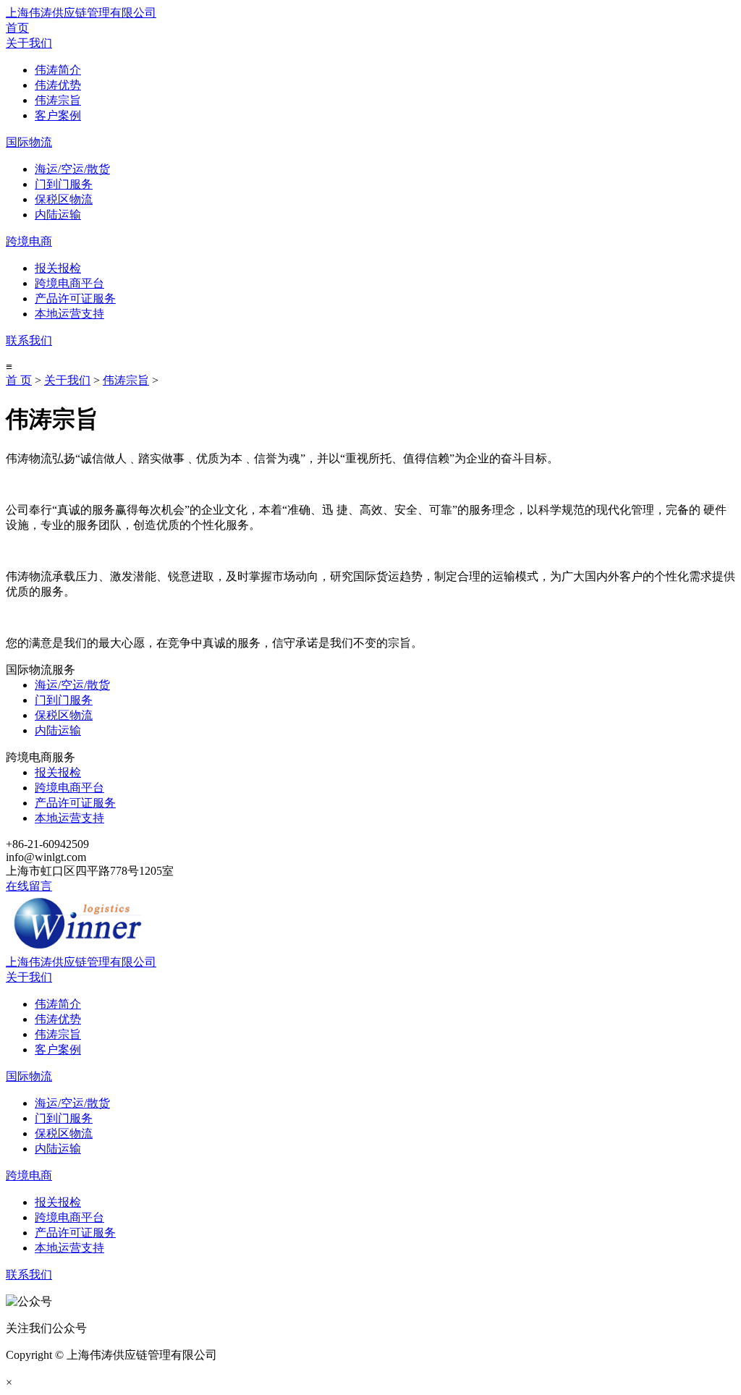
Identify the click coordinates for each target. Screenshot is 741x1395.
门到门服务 (64, 184)
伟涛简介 (58, 70)
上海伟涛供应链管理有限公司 (81, 13)
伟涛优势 (58, 85)
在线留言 (29, 886)
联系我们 (29, 340)
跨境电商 (29, 241)
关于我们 (29, 43)
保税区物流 (64, 199)
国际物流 (29, 142)
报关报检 (58, 268)
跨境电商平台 (69, 283)
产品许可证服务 (75, 298)
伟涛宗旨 (58, 100)
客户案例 (58, 115)
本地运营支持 (69, 314)
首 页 (19, 380)
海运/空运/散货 (72, 169)
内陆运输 (58, 214)
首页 (17, 28)
